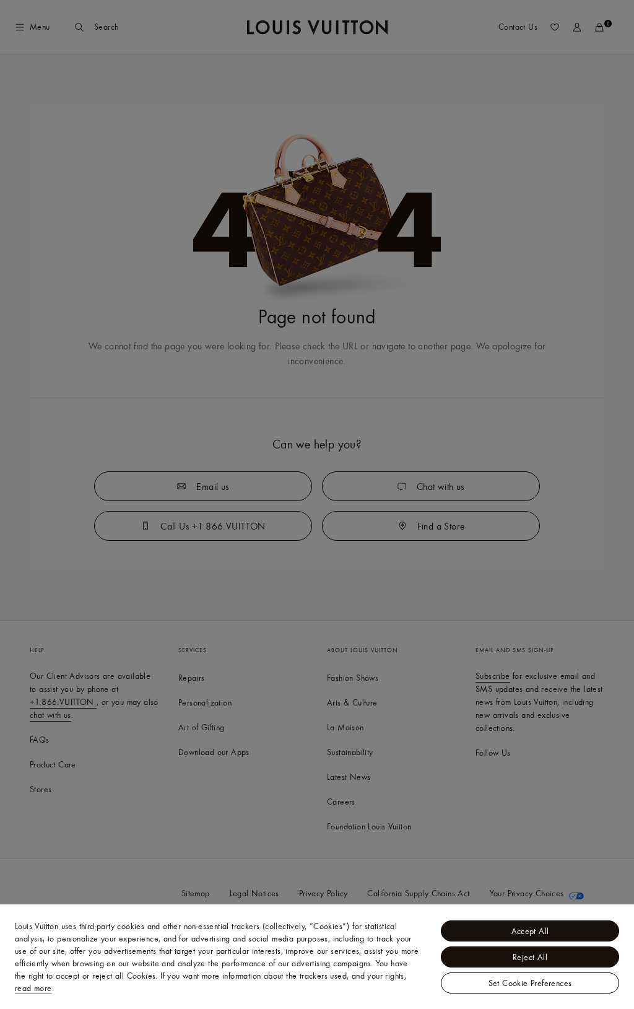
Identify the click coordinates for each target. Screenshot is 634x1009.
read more (33, 988)
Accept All (530, 931)
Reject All (530, 957)
